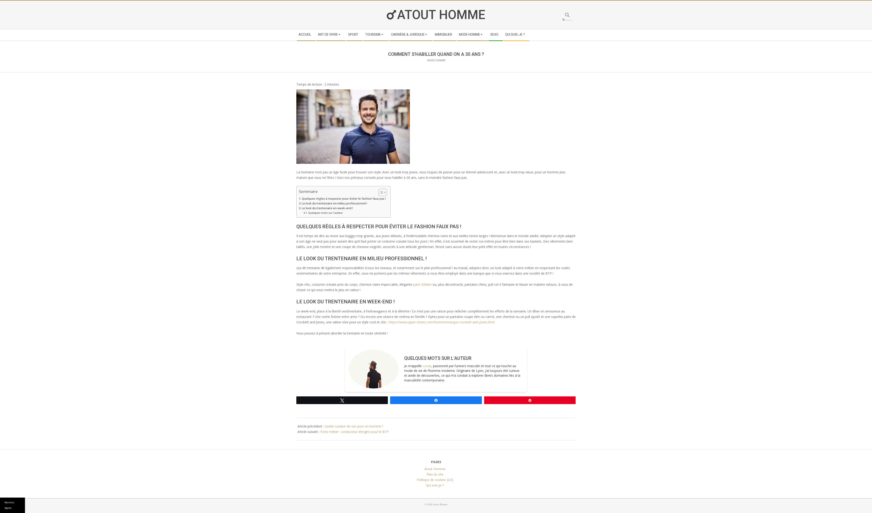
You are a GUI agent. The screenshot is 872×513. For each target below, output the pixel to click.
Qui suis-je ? (435, 485)
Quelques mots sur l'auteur (325, 212)
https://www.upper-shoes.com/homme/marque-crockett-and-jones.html (442, 322)
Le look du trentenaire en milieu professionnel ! (334, 203)
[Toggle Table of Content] (380, 192)
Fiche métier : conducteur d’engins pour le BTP (354, 432)
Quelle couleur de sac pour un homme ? (354, 426)
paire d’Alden (422, 284)
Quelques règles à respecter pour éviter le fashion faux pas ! (344, 199)
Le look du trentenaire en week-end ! (327, 208)
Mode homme (436, 60)
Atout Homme (441, 15)
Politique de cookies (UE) (435, 480)
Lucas (427, 366)
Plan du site (434, 474)
